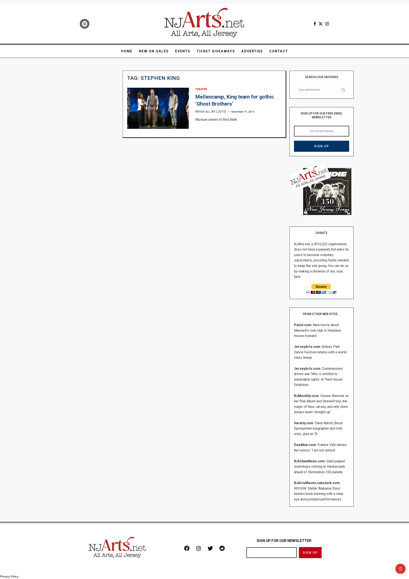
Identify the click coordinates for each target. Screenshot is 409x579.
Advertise (252, 51)
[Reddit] (222, 548)
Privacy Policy (9, 576)
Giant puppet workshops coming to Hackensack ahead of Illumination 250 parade (319, 466)
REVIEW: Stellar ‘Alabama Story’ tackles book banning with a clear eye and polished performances (318, 493)
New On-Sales (154, 51)
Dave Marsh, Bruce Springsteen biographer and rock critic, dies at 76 (318, 428)
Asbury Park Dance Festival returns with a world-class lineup (320, 352)
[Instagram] (327, 23)
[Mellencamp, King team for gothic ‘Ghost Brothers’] (158, 108)
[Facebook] (314, 23)
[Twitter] (320, 23)
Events (182, 51)
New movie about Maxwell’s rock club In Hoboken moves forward (317, 330)
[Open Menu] (84, 24)
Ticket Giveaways (216, 51)
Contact (278, 51)
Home (126, 51)
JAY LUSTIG (218, 111)
